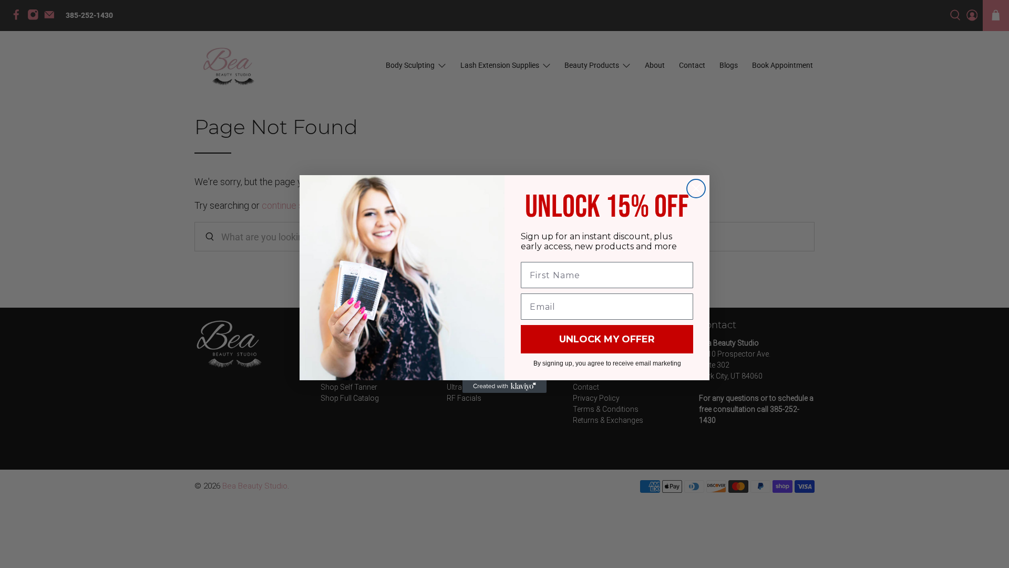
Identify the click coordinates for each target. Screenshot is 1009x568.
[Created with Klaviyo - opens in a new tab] (504, 386)
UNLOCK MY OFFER (607, 339)
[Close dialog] (696, 188)
